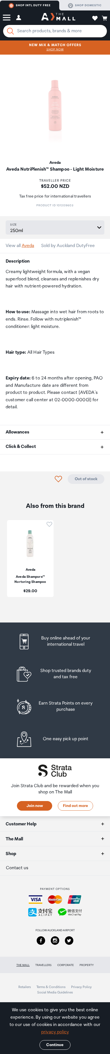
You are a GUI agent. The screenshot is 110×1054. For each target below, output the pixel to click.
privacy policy (55, 1032)
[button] (6, 17)
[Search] (10, 31)
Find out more (75, 806)
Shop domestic (88, 5)
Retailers (24, 987)
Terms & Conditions (50, 987)
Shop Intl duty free (33, 5)
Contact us (17, 868)
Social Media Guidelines (55, 992)
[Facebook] (41, 940)
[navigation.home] (58, 17)
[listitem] (55, 641)
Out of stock (86, 479)
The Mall (23, 965)
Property (87, 965)
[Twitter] (69, 940)
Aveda (28, 245)
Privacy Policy (81, 987)
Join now (35, 806)
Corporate (65, 965)
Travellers (43, 965)
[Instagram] (55, 940)
